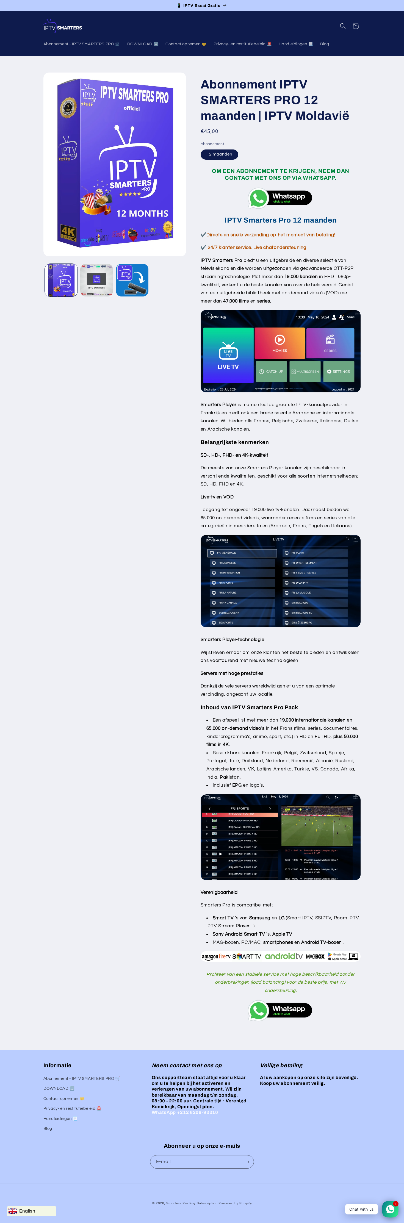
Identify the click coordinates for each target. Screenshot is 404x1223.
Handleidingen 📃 (60, 1119)
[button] (342, 26)
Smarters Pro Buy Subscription (191, 1203)
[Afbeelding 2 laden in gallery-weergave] (96, 280)
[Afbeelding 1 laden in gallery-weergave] (61, 280)
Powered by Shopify (235, 1203)
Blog (47, 1129)
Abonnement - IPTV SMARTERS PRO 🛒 (81, 1079)
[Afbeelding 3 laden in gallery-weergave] (132, 280)
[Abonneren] (247, 1162)
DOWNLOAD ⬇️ (59, 1089)
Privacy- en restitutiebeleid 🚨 (72, 1109)
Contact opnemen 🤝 (64, 1099)
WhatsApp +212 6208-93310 (185, 1112)
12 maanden (220, 154)
